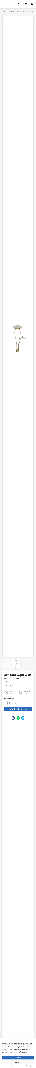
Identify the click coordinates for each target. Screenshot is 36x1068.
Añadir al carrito (18, 709)
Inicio (4, 12)
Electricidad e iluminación (17, 12)
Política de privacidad (20, 1066)
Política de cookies (9, 1066)
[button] (33, 1040)
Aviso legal (29, 1066)
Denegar (18, 1062)
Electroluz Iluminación (13, 678)
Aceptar (18, 1057)
